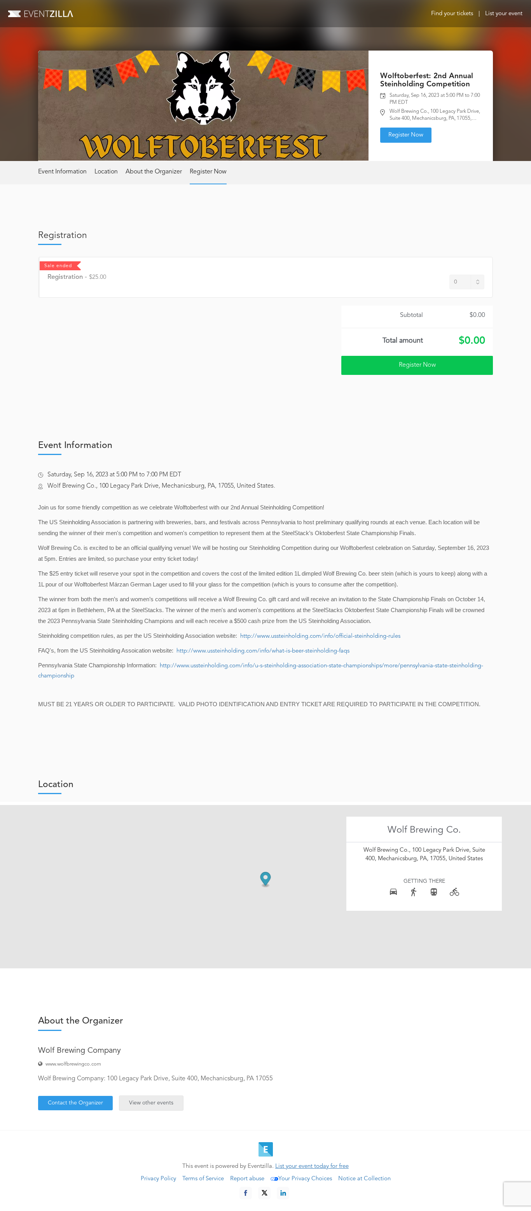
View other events (151, 1103)
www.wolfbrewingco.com (73, 1064)
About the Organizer (154, 172)
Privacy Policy (158, 1179)
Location (106, 172)
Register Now (405, 135)
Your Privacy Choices (305, 1179)
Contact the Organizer (75, 1103)
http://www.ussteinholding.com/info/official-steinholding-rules (320, 636)
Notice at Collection (364, 1179)
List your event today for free (312, 1166)
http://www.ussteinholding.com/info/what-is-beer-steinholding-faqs (262, 651)
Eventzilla (40, 13)
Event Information (62, 172)
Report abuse (247, 1179)
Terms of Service (203, 1179)
